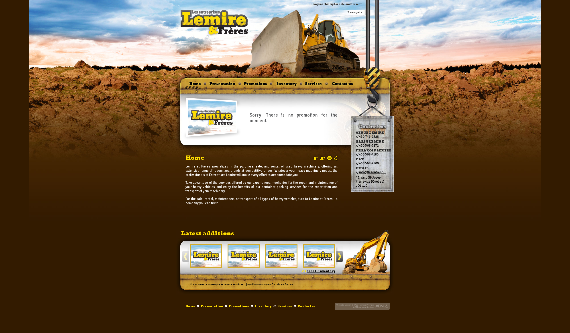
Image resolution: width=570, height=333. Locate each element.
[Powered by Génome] (386, 306)
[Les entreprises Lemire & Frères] (214, 22)
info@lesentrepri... (372, 172)
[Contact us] (343, 85)
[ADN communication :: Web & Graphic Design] (379, 306)
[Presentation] (222, 85)
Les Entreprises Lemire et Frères (224, 284)
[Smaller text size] (316, 158)
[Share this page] (335, 158)
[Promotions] (255, 85)
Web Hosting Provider (364, 305)
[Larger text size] (323, 158)
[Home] (193, 85)
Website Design (343, 305)
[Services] (314, 85)
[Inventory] (286, 85)
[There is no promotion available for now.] (212, 117)
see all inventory (321, 271)
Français (354, 12)
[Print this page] (329, 158)
